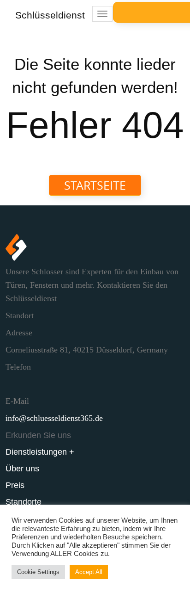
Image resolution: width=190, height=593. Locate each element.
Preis (15, 485)
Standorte (24, 502)
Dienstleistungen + (40, 452)
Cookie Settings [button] (38, 571)
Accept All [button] (88, 571)
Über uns (22, 468)
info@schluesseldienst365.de (54, 418)
